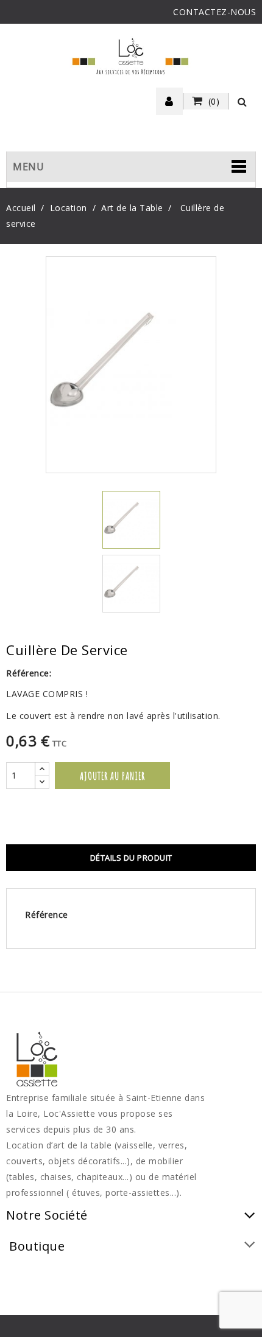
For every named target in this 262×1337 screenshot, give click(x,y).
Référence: (28, 673)
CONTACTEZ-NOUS (214, 12)
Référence (46, 914)
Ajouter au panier (112, 775)
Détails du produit (131, 857)
